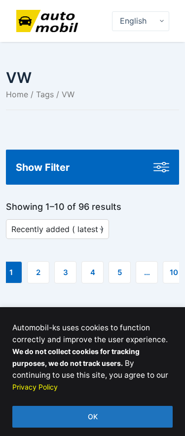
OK (93, 416)
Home (17, 94)
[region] (92, 371)
